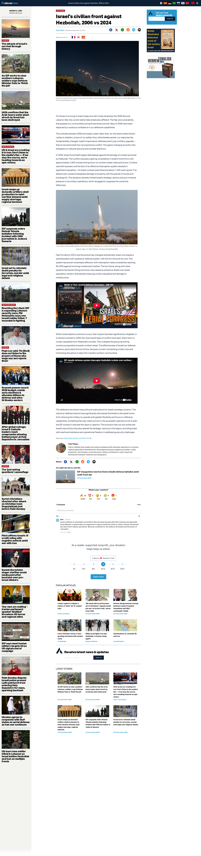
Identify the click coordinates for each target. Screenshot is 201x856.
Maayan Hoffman (91, 641)
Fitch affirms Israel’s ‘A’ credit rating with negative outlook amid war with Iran (15, 539)
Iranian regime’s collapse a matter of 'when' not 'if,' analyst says (70, 605)
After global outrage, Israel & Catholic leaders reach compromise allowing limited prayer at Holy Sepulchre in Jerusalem (15, 433)
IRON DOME (68, 438)
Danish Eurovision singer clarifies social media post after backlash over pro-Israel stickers (14, 574)
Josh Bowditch (118, 641)
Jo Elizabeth (62, 641)
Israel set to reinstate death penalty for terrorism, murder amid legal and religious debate (15, 273)
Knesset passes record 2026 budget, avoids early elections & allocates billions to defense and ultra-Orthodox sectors (15, 394)
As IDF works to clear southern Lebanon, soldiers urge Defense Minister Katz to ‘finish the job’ (15, 80)
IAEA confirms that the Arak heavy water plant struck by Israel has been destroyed (15, 116)
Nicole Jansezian (64, 614)
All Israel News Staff (84, 478)
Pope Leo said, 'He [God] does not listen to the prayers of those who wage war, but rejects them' (16, 355)
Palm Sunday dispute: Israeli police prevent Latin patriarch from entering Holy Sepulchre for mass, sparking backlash (14, 684)
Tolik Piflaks (60, 30)
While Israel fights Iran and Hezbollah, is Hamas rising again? (96, 636)
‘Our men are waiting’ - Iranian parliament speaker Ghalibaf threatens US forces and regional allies (15, 611)
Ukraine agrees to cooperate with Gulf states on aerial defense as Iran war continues (16, 720)
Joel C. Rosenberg (119, 699)
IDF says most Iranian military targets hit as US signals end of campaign (14, 647)
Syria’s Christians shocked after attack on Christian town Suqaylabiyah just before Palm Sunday (14, 503)
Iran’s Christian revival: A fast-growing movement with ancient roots (70, 636)
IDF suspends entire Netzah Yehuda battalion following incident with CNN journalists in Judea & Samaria (14, 235)
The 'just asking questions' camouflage (15, 471)
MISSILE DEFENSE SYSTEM (82, 438)
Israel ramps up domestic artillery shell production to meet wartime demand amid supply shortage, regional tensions (15, 195)
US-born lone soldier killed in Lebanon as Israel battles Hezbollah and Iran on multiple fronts (15, 756)
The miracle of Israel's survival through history (14, 46)
